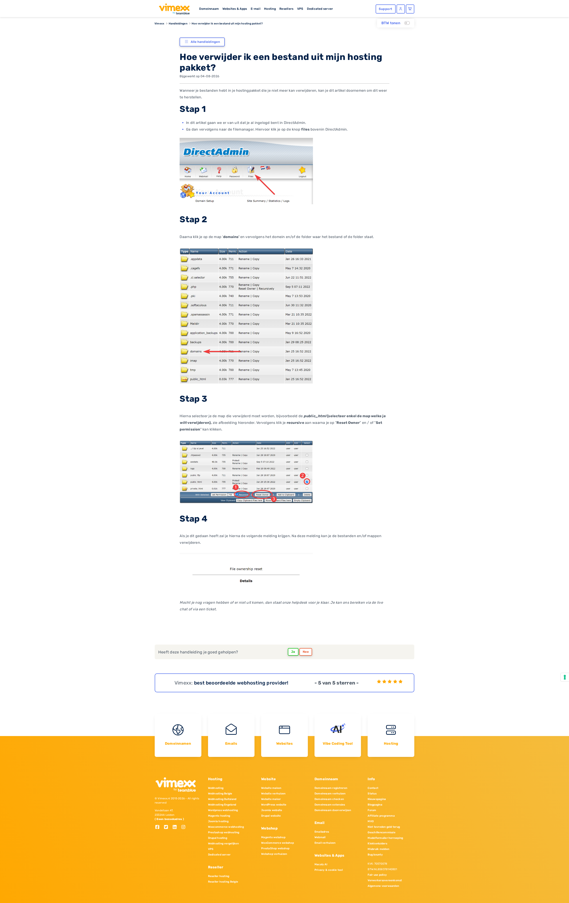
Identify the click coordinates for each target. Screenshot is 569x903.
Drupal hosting (217, 837)
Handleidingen (178, 23)
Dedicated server (320, 8)
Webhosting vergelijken (223, 843)
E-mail (255, 8)
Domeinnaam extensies (330, 804)
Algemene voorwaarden (383, 885)
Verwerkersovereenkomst (385, 880)
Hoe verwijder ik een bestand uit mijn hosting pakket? (227, 23)
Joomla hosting (218, 821)
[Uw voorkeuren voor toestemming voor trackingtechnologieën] (565, 677)
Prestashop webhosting (223, 832)
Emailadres (322, 831)
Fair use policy (377, 874)
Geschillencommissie (381, 832)
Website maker (271, 799)
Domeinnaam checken (329, 799)
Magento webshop (273, 837)
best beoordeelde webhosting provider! (241, 683)
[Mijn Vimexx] (401, 9)
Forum (372, 810)
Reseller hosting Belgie (223, 881)
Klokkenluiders (377, 843)
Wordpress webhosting (223, 810)
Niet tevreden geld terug (384, 826)
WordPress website (273, 804)
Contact (373, 788)
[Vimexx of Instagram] (184, 827)
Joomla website (271, 810)
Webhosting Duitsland (222, 799)
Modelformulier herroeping (385, 837)
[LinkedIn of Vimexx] (176, 827)
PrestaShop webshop (275, 848)
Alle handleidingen (205, 42)
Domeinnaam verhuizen (330, 793)
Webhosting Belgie (220, 793)
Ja (293, 652)
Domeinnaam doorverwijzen (333, 810)
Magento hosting (219, 815)
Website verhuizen (273, 793)
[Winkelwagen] (410, 9)
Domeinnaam (209, 8)
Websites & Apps (234, 8)
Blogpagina (375, 804)
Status (372, 793)
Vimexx (159, 23)
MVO (371, 821)
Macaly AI (321, 864)
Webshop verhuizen (274, 853)
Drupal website (271, 815)
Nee (306, 652)
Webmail (320, 837)
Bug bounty (375, 854)
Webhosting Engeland (222, 804)
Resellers (286, 8)
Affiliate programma (381, 815)
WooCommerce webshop (277, 842)
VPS (300, 8)
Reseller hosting (218, 876)
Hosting (270, 8)
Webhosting (215, 788)
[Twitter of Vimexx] (167, 827)
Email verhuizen (325, 842)
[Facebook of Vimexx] (159, 827)
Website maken (271, 788)
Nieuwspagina (377, 799)
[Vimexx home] (172, 8)
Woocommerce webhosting (226, 826)
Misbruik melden (378, 849)
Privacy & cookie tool (329, 869)
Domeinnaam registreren (331, 788)
